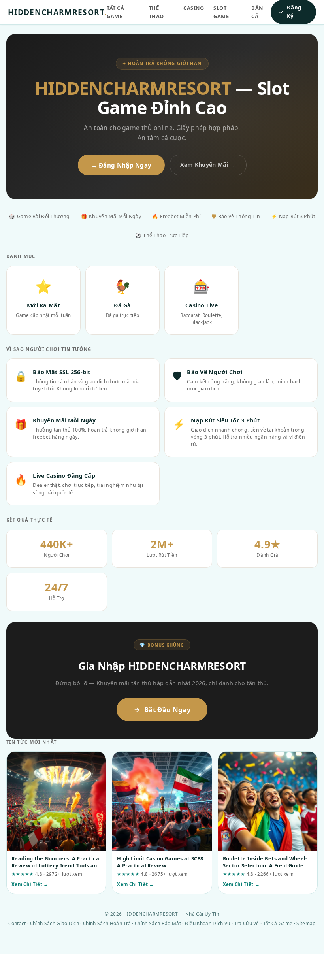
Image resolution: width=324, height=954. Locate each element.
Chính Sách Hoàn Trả (107, 923)
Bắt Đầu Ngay (167, 709)
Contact (17, 923)
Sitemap (305, 923)
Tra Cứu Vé (246, 923)
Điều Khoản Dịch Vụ (207, 923)
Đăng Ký (294, 11)
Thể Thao (156, 12)
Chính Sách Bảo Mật (158, 923)
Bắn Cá (257, 12)
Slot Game (221, 12)
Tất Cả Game (115, 12)
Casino (193, 7)
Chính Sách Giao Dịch (54, 923)
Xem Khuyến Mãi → (207, 164)
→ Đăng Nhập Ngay (121, 165)
